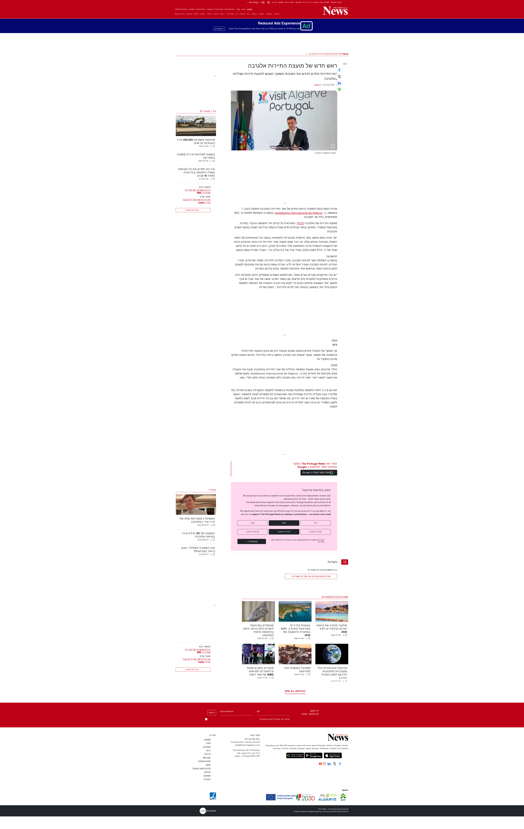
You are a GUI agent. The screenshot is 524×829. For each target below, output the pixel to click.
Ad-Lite (252, 2)
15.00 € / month (252, 532)
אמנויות (191, 9)
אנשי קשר (298, 2)
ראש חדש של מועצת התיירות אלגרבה (325, 54)
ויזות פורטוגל (229, 9)
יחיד (315, 523)
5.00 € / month (284, 532)
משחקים (281, 2)
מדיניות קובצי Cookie (201, 768)
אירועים (287, 2)
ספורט (202, 14)
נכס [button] (238, 9)
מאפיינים (315, 2)
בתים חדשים (201, 9)
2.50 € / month (315, 532)
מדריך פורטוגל (180, 14)
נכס (248, 14)
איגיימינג (189, 14)
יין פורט (222, 14)
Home (249, 9)
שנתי (252, 523)
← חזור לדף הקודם (193, 210)
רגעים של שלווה (181, 9)
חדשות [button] (277, 14)
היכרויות (274, 2)
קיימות (216, 14)
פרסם (292, 2)
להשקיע (242, 14)
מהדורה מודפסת (336, 2)
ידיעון (310, 2)
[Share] (214, 146)
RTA (300, 223)
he (261, 2)
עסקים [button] (254, 14)
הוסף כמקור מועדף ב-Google (316, 472)
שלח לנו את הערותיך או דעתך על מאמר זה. (311, 576)
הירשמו (212, 713)
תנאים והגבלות (204, 761)
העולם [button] (262, 14)
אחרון (321, 2)
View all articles (295, 691)
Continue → (251, 541)
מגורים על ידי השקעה (215, 9)
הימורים (196, 14)
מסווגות (326, 2)
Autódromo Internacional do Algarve (298, 212)
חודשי (284, 523)
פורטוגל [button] (269, 14)
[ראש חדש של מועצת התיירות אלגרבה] (284, 120)
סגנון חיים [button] (230, 14)
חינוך (243, 9)
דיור (237, 14)
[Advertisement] (284, 182)
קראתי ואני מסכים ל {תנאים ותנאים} (274, 719)
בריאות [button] (210, 14)
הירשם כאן (219, 29)
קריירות (305, 2)
